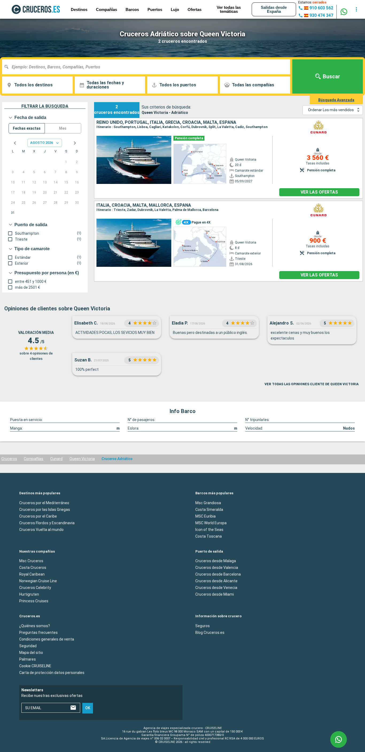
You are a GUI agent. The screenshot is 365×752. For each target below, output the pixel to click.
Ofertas (194, 9)
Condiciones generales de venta (46, 639)
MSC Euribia (205, 516)
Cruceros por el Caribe (38, 516)
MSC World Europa (211, 522)
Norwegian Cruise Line (38, 581)
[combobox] (148, 67)
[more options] (356, 9)
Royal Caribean (32, 574)
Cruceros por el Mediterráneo (44, 502)
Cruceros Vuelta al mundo (41, 529)
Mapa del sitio (31, 652)
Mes (63, 128)
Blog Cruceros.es (209, 632)
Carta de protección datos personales (51, 672)
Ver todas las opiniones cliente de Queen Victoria (312, 384)
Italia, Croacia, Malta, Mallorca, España (143, 205)
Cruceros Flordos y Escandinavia (47, 522)
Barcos (132, 9)
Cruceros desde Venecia (216, 587)
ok (87, 708)
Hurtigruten (29, 594)
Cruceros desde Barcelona (218, 574)
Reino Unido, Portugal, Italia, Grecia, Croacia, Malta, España (166, 122)
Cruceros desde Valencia (216, 567)
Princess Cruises (33, 601)
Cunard (56, 459)
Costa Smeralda (209, 509)
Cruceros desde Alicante (216, 581)
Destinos (79, 9)
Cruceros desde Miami (214, 594)
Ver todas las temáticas (229, 9)
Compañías (33, 459)
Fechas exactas (27, 128)
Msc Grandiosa (208, 502)
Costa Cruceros (32, 567)
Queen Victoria (82, 459)
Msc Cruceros (31, 561)
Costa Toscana (208, 536)
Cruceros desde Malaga (215, 561)
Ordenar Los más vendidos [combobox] (331, 110)
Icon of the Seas (209, 529)
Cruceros (9, 459)
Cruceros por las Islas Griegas (44, 509)
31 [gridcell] (13, 213)
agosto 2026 (41, 143)
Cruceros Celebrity (35, 587)
